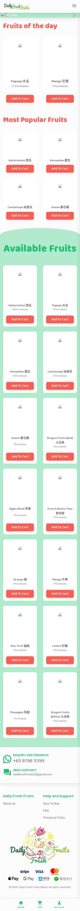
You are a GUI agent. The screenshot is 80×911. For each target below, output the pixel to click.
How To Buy (51, 804)
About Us (9, 804)
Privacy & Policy (54, 818)
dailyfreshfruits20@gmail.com (32, 774)
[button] (6, 15)
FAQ (46, 811)
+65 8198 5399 (28, 760)
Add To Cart (20, 99)
